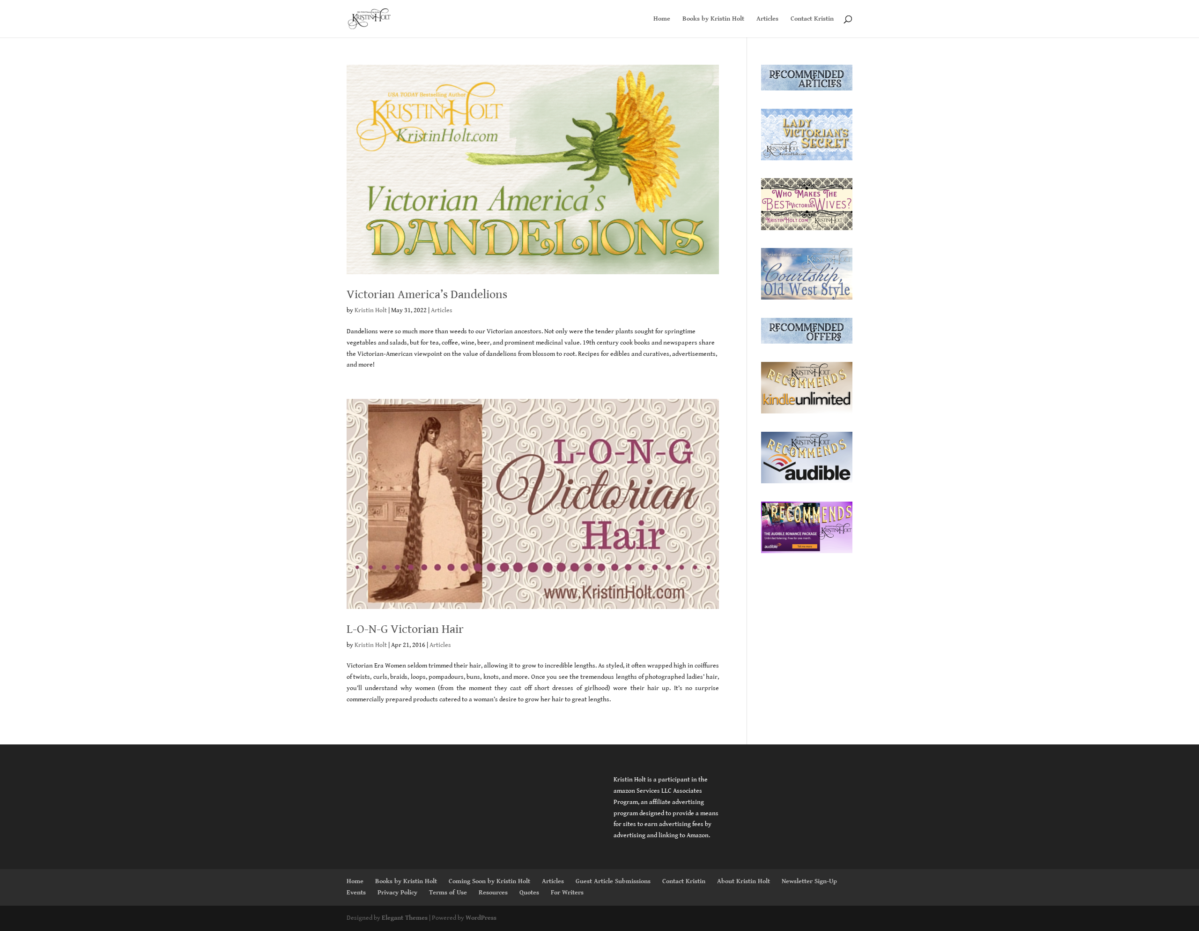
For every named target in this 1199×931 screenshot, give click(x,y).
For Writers (567, 892)
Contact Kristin (812, 19)
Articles (767, 19)
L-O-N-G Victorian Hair (405, 629)
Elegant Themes (405, 918)
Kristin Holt (371, 310)
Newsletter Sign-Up (809, 881)
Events (356, 892)
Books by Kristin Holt (713, 19)
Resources (493, 892)
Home (661, 19)
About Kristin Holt (743, 881)
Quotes (529, 892)
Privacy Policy (397, 892)
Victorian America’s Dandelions (427, 294)
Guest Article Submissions (613, 881)
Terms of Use (448, 892)
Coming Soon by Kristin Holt (489, 881)
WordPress (481, 918)
